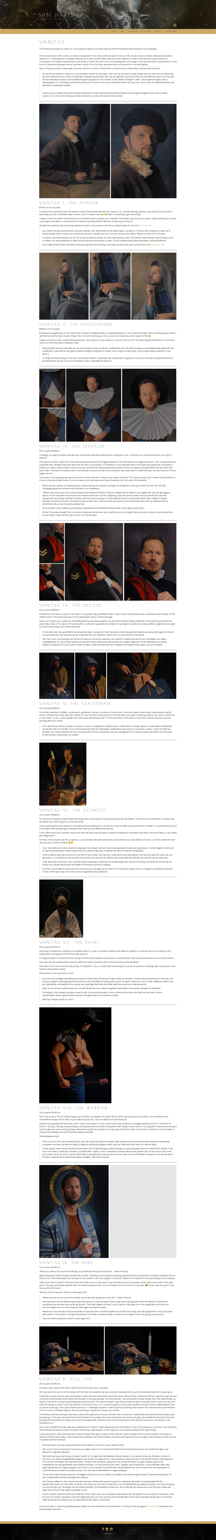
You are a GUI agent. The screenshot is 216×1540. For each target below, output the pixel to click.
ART (122, 31)
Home (113, 31)
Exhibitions (171, 31)
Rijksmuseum (144, 225)
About (158, 31)
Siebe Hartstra (61, 14)
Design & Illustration (140, 31)
